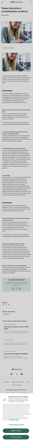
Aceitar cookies (16, 437)
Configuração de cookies (16, 424)
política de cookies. (14, 419)
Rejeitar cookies (16, 430)
